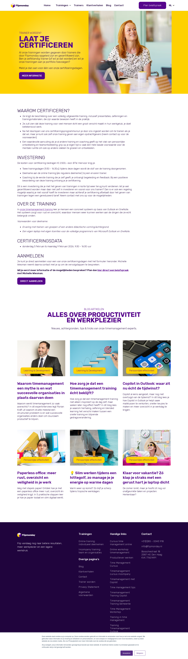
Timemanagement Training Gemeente (120, 602)
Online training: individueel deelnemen (91, 543)
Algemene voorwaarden (86, 594)
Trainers (79, 5)
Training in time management (118, 619)
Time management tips (122, 587)
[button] (62, 5)
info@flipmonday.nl (151, 546)
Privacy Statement (89, 587)
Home (47, 5)
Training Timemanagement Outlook (120, 628)
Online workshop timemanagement (119, 551)
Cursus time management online (121, 543)
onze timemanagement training (36, 209)
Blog (108, 5)
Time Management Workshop (120, 610)
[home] (20, 5)
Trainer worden (87, 581)
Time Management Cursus (120, 564)
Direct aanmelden (31, 281)
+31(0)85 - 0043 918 (152, 541)
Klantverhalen (95, 5)
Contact (119, 5)
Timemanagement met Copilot (122, 581)
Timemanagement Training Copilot (120, 594)
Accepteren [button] (127, 653)
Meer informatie (32, 75)
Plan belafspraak (152, 5)
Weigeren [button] (139, 653)
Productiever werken (121, 557)
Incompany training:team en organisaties (90, 551)
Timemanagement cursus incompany (120, 572)
